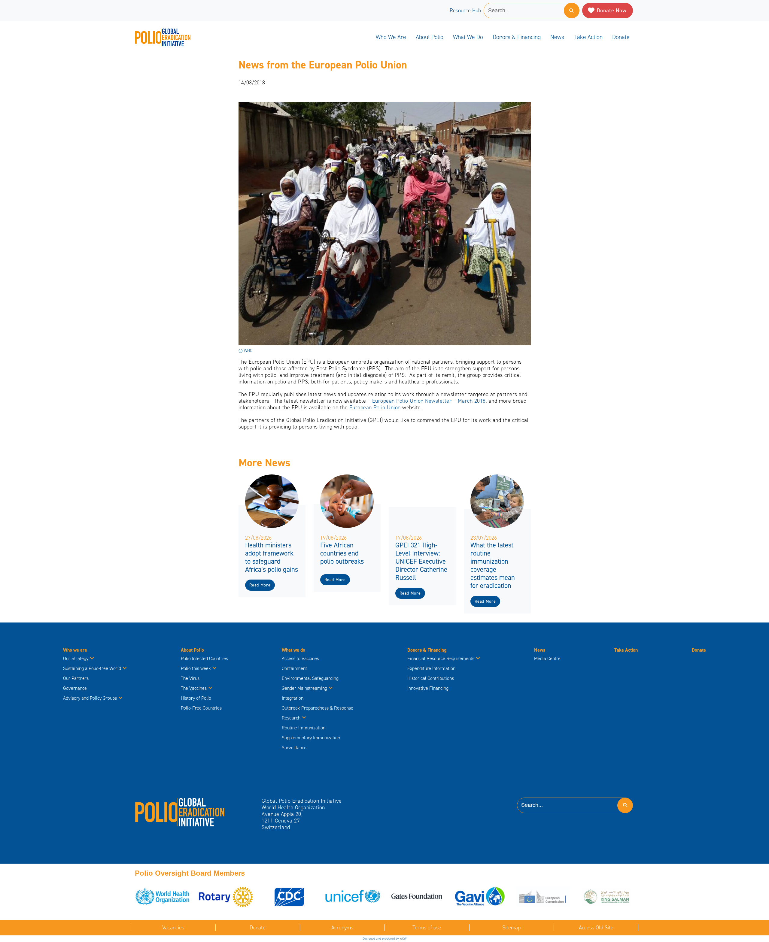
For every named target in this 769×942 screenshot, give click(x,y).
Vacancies (173, 927)
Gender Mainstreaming (304, 688)
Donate (621, 37)
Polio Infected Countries (204, 658)
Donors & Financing (517, 37)
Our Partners (76, 678)
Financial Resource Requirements (440, 658)
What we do (468, 37)
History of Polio (196, 698)
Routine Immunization (303, 728)
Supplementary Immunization (311, 738)
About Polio (429, 37)
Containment (294, 668)
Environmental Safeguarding (310, 678)
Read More (259, 585)
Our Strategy (75, 658)
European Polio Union (375, 407)
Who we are (391, 37)
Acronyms (342, 927)
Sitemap (511, 927)
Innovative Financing (427, 688)
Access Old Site (596, 927)
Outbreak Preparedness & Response (317, 708)
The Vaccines (194, 688)
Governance (75, 688)
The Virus (190, 678)
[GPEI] (180, 811)
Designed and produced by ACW (385, 938)
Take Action (588, 37)
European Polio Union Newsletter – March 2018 (429, 400)
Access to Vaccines (301, 658)
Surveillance (294, 747)
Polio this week (196, 668)
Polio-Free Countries (201, 708)
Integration (292, 698)
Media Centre (547, 658)
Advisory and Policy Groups (90, 698)
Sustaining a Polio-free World (92, 668)
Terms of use (426, 927)
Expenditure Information (431, 668)
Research (291, 718)
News (557, 37)
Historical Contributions (430, 678)
